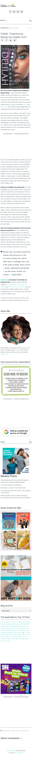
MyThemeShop (18, 752)
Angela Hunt (4, 280)
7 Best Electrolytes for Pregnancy (11, 485)
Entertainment (5, 28)
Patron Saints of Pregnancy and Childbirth (15, 624)
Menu (4, 20)
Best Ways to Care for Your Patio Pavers (13, 488)
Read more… (5, 354)
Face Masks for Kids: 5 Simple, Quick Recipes (16, 622)
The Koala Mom (10, 750)
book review (24, 731)
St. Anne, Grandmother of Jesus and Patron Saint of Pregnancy (15, 637)
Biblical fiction (15, 731)
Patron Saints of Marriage (9, 626)
